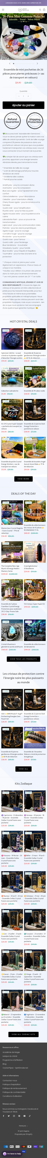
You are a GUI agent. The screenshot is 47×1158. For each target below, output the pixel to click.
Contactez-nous (10, 1080)
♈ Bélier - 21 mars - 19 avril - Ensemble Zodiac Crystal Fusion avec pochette (34, 858)
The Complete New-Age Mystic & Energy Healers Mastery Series (10, 568)
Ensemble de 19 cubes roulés (34, 391)
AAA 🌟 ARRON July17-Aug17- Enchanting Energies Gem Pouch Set (12, 716)
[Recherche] (40, 10)
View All (23, 769)
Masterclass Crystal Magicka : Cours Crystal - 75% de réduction (12, 530)
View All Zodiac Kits (23, 1034)
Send (40, 1146)
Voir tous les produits (23, 659)
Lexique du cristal (10, 1056)
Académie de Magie (11, 1052)
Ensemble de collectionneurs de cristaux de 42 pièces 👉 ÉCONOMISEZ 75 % (34, 527)
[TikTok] (30, 1116)
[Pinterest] (19, 1116)
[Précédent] (9, 63)
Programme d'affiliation (13, 1060)
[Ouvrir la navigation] (3, 10)
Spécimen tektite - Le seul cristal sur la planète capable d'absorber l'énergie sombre (12, 355)
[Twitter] (9, 1116)
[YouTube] (24, 1116)
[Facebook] (3, 1116)
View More (23, 479)
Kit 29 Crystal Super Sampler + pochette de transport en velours (12, 426)
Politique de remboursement (15, 1088)
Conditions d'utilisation (12, 1096)
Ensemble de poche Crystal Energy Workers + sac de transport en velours (11, 464)
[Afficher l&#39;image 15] (33, 63)
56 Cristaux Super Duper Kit (34, 604)
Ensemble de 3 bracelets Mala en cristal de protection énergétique (35, 754)
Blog (4, 1064)
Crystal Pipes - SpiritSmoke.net (15, 1068)
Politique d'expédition (12, 1084)
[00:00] (23, 36)
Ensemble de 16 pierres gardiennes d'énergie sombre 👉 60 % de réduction (35, 355)
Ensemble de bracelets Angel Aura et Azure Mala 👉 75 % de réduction (34, 464)
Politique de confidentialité (14, 1092)
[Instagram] (14, 1116)
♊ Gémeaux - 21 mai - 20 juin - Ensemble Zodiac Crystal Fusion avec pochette (35, 898)
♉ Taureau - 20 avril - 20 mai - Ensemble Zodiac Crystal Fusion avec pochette (12, 898)
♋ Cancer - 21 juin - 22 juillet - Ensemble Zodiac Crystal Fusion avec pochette (12, 976)
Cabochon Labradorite (9, 391)
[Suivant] (37, 63)
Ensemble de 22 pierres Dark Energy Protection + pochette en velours (34, 426)
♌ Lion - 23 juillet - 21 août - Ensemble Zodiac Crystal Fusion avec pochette (11, 936)
